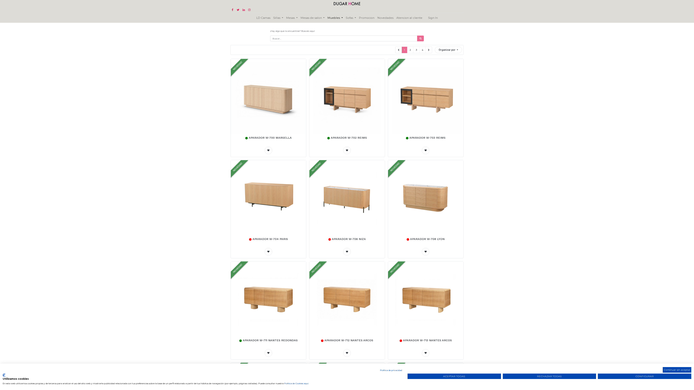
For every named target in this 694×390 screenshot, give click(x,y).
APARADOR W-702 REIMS (349, 137)
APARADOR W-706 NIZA (349, 239)
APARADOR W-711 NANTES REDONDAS (270, 340)
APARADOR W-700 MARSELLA (270, 137)
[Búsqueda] (420, 38)
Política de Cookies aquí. (296, 383)
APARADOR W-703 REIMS (427, 137)
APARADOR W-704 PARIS (270, 239)
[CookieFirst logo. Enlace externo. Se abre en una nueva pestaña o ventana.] (4, 375)
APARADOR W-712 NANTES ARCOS (348, 340)
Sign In (433, 18)
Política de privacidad (391, 370)
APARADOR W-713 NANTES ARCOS (427, 340)
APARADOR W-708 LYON (427, 239)
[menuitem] (263, 17)
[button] (448, 50)
